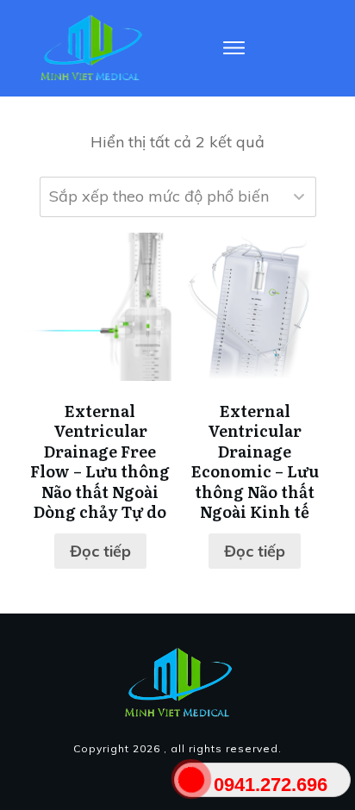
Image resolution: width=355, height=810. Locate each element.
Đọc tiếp (100, 551)
